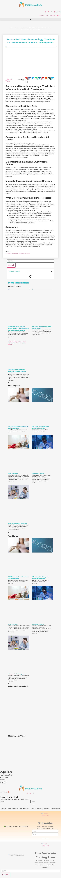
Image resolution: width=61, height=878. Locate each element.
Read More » (10, 337)
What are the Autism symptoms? (17, 523)
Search (11, 265)
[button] (30, 19)
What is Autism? (13, 473)
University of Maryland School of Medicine (18, 253)
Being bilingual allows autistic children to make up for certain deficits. (17, 371)
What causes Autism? (38, 473)
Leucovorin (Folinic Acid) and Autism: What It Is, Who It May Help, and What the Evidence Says (18, 328)
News (16, 27)
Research (22, 27)
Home (11, 27)
